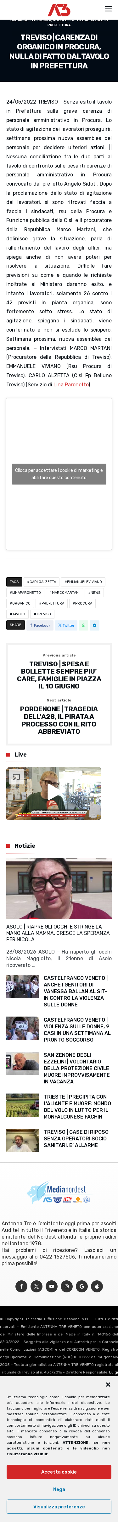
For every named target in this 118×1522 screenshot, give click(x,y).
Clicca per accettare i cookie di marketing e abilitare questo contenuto (59, 474)
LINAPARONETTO (26, 593)
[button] (108, 1384)
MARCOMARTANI (66, 593)
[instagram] (67, 1286)
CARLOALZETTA (43, 582)
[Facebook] (21, 1286)
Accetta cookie (59, 1472)
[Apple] (97, 1286)
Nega (59, 1489)
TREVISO (43, 614)
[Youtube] (52, 1286)
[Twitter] (36, 1286)
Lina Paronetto (70, 385)
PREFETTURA (53, 603)
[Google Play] (82, 1286)
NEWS (95, 593)
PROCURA (83, 603)
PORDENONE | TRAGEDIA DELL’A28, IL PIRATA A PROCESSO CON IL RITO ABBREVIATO (59, 716)
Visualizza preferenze (59, 1507)
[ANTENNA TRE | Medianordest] (59, 3)
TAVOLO (18, 614)
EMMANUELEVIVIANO (84, 582)
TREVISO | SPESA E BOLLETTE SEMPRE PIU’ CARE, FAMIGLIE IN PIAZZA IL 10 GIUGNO (59, 671)
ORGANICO (21, 603)
